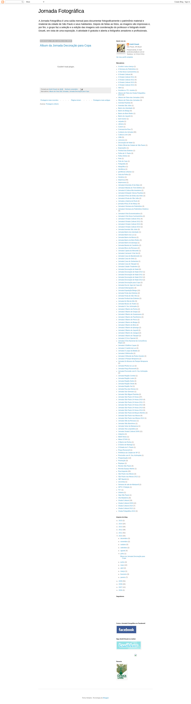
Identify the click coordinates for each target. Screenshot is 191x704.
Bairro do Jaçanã (124, 116)
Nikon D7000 (123, 439)
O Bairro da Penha (124, 442)
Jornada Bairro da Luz (126, 235)
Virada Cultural (123, 500)
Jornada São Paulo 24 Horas (128, 397)
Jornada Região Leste (126, 378)
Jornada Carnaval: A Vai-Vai (128, 253)
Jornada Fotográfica (61, 11)
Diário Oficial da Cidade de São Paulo (131, 145)
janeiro (123, 577)
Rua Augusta (122, 471)
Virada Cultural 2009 (125, 503)
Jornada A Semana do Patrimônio (130, 206)
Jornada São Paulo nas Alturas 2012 (131, 418)
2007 (121, 587)
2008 (121, 584)
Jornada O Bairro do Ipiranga (128, 328)
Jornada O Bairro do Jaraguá (128, 333)
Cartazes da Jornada (125, 132)
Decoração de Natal (125, 143)
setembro (123, 548)
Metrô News (122, 437)
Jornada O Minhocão (125, 353)
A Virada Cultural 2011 (126, 77)
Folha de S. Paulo (124, 153)
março (122, 571)
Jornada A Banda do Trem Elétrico (130, 188)
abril (122, 568)
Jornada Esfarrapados (126, 288)
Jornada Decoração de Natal (128, 269)
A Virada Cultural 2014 (126, 85)
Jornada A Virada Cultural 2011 (129, 219)
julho (122, 554)
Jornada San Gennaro (126, 392)
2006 (121, 590)
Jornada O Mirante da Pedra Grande (131, 356)
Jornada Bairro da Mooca (127, 237)
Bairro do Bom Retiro (125, 113)
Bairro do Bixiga (124, 111)
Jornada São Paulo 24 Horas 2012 (130, 405)
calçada (121, 121)
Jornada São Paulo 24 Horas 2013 (130, 408)
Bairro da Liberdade (125, 108)
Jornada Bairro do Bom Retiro (128, 240)
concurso (121, 140)
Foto (119, 158)
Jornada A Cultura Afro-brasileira (129, 190)
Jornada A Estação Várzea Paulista (130, 193)
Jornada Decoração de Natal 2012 (130, 277)
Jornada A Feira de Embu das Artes (130, 196)
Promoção (122, 461)
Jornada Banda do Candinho (128, 245)
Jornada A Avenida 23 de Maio (129, 185)
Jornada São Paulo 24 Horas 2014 (130, 410)
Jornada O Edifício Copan (127, 345)
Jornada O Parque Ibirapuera (128, 359)
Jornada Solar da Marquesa (128, 426)
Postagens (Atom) (52, 104)
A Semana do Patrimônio (127, 69)
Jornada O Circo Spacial (127, 338)
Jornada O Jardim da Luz (127, 348)
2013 (121, 527)
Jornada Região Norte (126, 381)
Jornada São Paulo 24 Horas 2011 (130, 402)
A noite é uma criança (125, 66)
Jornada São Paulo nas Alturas (129, 415)
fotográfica (122, 167)
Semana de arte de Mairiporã (128, 484)
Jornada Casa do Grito (126, 259)
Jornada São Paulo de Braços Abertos (131, 413)
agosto (123, 551)
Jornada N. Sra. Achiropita (127, 306)
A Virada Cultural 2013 (126, 82)
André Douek (134, 44)
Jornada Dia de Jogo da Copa (129, 285)
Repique (121, 463)
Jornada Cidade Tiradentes (128, 266)
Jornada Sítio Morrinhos (126, 423)
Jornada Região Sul (125, 386)
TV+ (119, 490)
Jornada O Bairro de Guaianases (129, 314)
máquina (121, 434)
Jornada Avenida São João (127, 229)
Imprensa (121, 180)
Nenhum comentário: (71, 89)
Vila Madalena (123, 498)
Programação (123, 458)
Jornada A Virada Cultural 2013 (129, 224)
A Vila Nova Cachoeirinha (127, 72)
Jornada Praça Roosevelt (127, 369)
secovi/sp (121, 482)
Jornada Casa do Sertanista (128, 261)
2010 (121, 536)
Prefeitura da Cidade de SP (128, 453)
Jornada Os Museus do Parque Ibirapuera (133, 361)
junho (122, 562)
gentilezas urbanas (125, 172)
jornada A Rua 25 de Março (127, 204)
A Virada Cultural (124, 74)
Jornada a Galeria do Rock (127, 201)
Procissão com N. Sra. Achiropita (129, 455)
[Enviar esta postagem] (81, 89)
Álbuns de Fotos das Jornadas (129, 100)
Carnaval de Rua (124, 129)
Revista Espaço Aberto (126, 469)
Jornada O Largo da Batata (127, 351)
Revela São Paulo (124, 466)
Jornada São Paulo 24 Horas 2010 (130, 399)
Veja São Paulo (123, 495)
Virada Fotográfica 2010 (126, 511)
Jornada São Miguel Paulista (128, 394)
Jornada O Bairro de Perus (127, 320)
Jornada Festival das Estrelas (128, 298)
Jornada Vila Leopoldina (127, 429)
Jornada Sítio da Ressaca (127, 421)
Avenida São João (124, 105)
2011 (121, 533)
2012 (121, 530)
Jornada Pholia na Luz (126, 366)
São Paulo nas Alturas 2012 (128, 477)
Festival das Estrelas (125, 150)
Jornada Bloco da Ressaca (127, 248)
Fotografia (121, 164)
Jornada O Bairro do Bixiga (127, 322)
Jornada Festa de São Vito (127, 296)
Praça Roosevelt (124, 450)
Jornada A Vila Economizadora (129, 213)
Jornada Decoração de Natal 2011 (130, 275)
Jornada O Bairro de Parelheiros (129, 317)
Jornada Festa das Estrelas (127, 293)
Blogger (106, 698)
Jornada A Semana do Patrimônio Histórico (133, 209)
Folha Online (122, 156)
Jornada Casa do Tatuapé (127, 264)
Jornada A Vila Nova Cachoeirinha (130, 216)
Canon (120, 127)
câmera (121, 124)
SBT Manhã (122, 479)
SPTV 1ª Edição (123, 487)
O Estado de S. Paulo (125, 447)
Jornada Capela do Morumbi (128, 251)
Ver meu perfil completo (124, 57)
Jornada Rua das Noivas (127, 389)
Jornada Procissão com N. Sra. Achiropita (132, 371)
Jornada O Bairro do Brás (127, 325)
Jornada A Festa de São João (128, 198)
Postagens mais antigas (101, 100)
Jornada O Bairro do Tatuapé (128, 336)
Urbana (121, 492)
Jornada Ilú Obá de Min (126, 301)
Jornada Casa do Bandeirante (129, 256)
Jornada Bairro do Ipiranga (127, 243)
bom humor (122, 119)
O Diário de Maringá (125, 445)
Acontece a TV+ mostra (126, 90)
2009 (121, 581)
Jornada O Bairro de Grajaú (128, 312)
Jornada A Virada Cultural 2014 (129, 227)
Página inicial (76, 100)
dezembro (124, 538)
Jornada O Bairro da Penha (128, 309)
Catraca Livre (123, 135)
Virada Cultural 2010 (125, 506)
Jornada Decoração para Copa (79, 91)
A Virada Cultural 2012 (126, 80)
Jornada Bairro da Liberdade (128, 232)
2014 (121, 524)
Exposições (122, 148)
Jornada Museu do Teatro (127, 304)
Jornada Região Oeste (126, 384)
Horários (121, 177)
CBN (120, 137)
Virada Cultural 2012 (125, 508)
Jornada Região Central (126, 376)
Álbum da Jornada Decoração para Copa (65, 45)
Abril (119, 88)
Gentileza (121, 169)
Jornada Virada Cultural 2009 (128, 431)
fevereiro (123, 574)
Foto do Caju (122, 161)
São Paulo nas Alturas (126, 474)
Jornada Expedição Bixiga (127, 290)
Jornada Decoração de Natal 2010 (130, 272)
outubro (123, 544)
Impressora (122, 182)
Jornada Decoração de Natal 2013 (130, 280)
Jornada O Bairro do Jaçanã (128, 330)
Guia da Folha (123, 174)
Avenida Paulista (124, 103)
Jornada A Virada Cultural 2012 (129, 221)
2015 (121, 521)
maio (122, 565)
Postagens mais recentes (49, 100)
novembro (124, 541)
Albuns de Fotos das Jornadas (59, 91)
